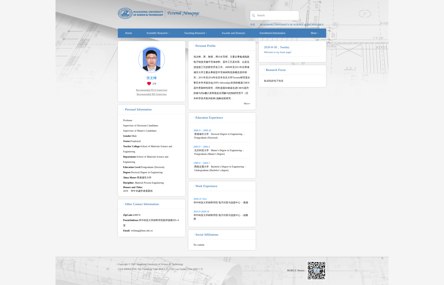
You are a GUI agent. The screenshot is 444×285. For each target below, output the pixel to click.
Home (128, 33)
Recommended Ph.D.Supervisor (151, 90)
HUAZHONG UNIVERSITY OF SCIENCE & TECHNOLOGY (292, 24)
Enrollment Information (272, 33)
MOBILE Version (295, 270)
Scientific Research (157, 33)
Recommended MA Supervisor (152, 94)
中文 (252, 24)
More (314, 33)
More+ (247, 103)
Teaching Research (194, 33)
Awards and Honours (233, 33)
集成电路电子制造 (273, 81)
